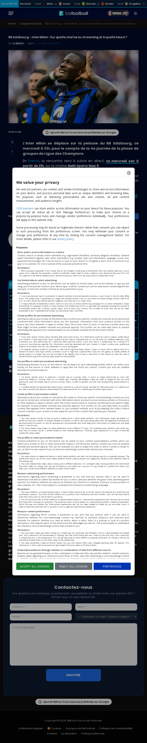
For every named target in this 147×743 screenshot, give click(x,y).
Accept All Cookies (35, 566)
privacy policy (65, 239)
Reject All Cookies (73, 566)
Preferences (112, 566)
